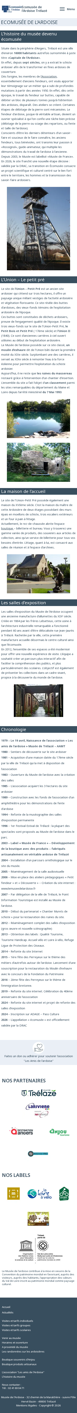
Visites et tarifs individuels (17, 1321)
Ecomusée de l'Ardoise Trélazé (34, 9)
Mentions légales (26, 1405)
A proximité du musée (15, 1347)
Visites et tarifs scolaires (16, 1330)
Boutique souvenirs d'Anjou (18, 1359)
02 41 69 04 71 (16, 1388)
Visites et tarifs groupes (16, 1325)
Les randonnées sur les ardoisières (23, 1351)
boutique (7, 528)
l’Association (49, 76)
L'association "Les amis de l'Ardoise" (23, 1372)
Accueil (6, 1307)
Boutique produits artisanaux (19, 1364)
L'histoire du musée (13, 1376)
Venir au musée (11, 1338)
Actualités (7, 1312)
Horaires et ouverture (15, 1342)
